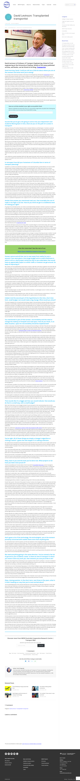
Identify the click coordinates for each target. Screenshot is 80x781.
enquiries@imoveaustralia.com (65, 772)
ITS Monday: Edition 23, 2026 (67, 67)
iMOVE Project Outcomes (67, 28)
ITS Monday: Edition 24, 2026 (67, 62)
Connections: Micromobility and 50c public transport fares (68, 60)
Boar (6, 764)
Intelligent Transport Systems (67, 19)
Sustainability (64, 31)
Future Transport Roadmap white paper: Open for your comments (68, 49)
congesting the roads (21, 222)
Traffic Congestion (42, 653)
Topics (24, 769)
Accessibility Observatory (38, 465)
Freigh (24, 763)
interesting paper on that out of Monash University (30, 330)
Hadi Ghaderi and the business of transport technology (19, 694)
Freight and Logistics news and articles (68, 22)
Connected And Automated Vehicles (30, 653)
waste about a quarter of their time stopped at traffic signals (28, 427)
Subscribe (41, 645)
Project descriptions (45, 763)
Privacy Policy (70, 779)
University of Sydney (35, 654)
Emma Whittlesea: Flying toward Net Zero (20, 687)
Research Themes (8, 762)
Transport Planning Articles (27, 654)
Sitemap (65, 779)
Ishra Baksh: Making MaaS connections (45, 687)
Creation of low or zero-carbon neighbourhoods (68, 65)
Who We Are (7, 760)
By (15, 23)
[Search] (74, 4)
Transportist (41, 67)
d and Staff (9, 764)
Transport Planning (48, 653)
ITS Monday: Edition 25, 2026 (67, 54)
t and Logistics (28, 763)
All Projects (43, 761)
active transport (39, 381)
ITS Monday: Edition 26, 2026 (67, 43)
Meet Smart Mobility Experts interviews (32, 251)
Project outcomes (44, 765)
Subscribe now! (13, 116)
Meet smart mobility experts (67, 36)
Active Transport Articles (20, 653)
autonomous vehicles (28, 89)
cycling (38, 653)
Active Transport (14, 653)
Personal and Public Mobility (28, 765)
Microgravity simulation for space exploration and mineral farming (68, 45)
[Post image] (8, 688)
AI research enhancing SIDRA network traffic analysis (67, 57)
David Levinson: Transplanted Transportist (18, 708)
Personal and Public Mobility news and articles (68, 25)
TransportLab (46, 74)
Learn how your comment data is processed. (31, 743)
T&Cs (74, 779)
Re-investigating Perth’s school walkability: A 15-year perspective (68, 52)
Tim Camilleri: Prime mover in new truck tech (47, 694)
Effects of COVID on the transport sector (68, 34)
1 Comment (30, 651)
